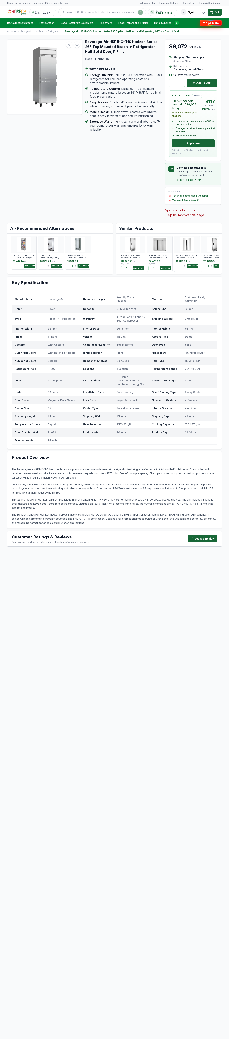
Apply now (193, 143)
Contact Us (188, 3)
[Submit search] (140, 12)
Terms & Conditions (209, 3)
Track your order (146, 3)
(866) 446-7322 (190, 180)
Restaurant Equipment (20, 22)
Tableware (105, 22)
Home (13, 31)
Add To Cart (203, 82)
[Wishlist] (203, 12)
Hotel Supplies (162, 22)
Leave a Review (205, 538)
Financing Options (168, 3)
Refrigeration (46, 22)
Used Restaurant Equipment (77, 22)
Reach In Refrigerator (50, 31)
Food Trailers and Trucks (133, 22)
